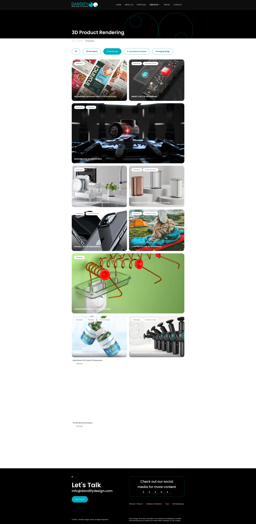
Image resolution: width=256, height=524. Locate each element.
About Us (129, 5)
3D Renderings (112, 51)
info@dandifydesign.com (92, 491)
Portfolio (141, 5)
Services (154, 5)
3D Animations (92, 51)
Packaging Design (163, 51)
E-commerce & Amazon (137, 51)
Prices (167, 5)
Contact (177, 5)
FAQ (167, 504)
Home (118, 5)
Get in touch (80, 499)
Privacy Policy (136, 504)
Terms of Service (154, 504)
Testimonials (178, 504)
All (76, 51)
